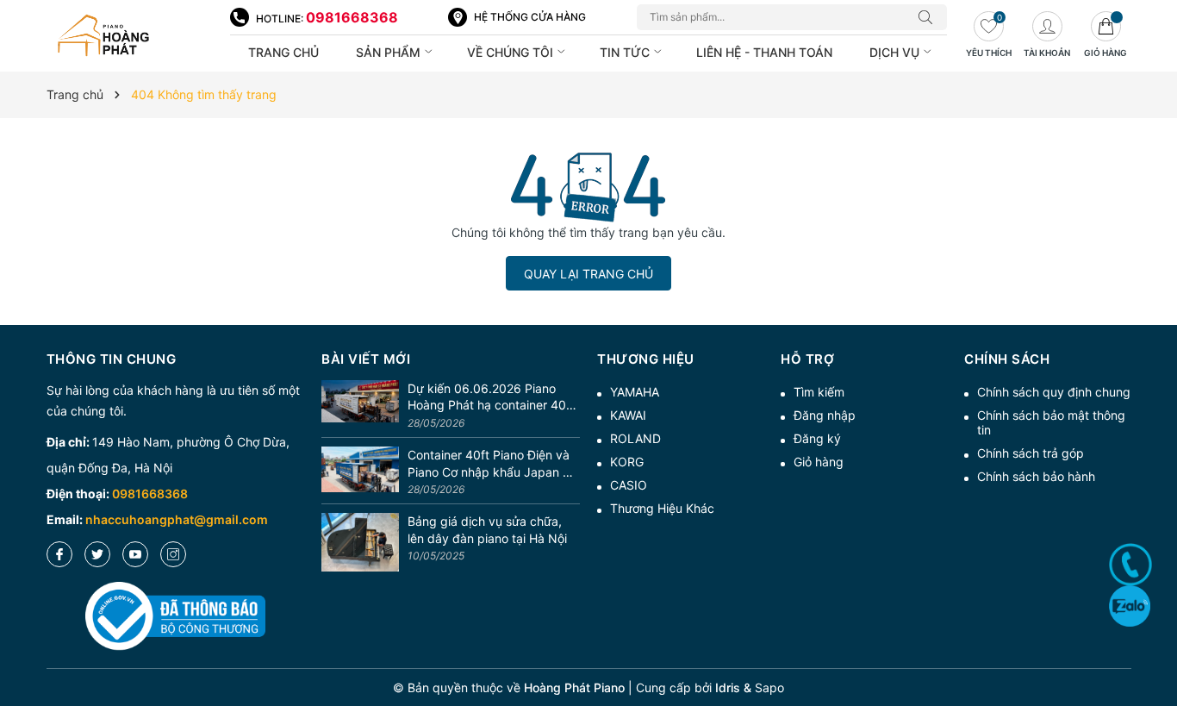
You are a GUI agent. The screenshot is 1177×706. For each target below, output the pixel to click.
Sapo (769, 687)
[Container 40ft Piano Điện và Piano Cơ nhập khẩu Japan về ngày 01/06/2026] (360, 473)
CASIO (628, 485)
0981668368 (352, 17)
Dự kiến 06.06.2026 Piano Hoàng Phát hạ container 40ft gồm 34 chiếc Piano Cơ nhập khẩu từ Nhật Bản (491, 397)
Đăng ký (817, 438)
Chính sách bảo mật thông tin (1051, 422)
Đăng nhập (825, 415)
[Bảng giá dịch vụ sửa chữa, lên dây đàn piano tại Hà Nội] (360, 542)
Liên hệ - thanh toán (764, 52)
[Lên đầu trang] (1158, 630)
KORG (627, 461)
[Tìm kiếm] (929, 17)
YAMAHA (634, 391)
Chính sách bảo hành (1036, 476)
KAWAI (628, 415)
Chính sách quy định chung (1053, 391)
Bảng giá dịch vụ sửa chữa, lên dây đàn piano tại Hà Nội (487, 530)
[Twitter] (97, 554)
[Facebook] (59, 554)
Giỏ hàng (819, 461)
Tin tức (626, 52)
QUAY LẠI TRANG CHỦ (588, 273)
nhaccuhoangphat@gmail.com (176, 519)
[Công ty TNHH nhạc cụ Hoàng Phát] (130, 36)
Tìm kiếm (819, 391)
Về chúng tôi (512, 52)
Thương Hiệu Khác (662, 508)
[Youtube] (135, 554)
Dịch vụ (896, 52)
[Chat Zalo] (1129, 605)
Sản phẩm (390, 52)
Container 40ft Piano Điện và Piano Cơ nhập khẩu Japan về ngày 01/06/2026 (492, 463)
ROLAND (635, 438)
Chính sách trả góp (1030, 453)
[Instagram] (173, 554)
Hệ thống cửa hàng (530, 16)
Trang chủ (283, 52)
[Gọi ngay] (1130, 564)
